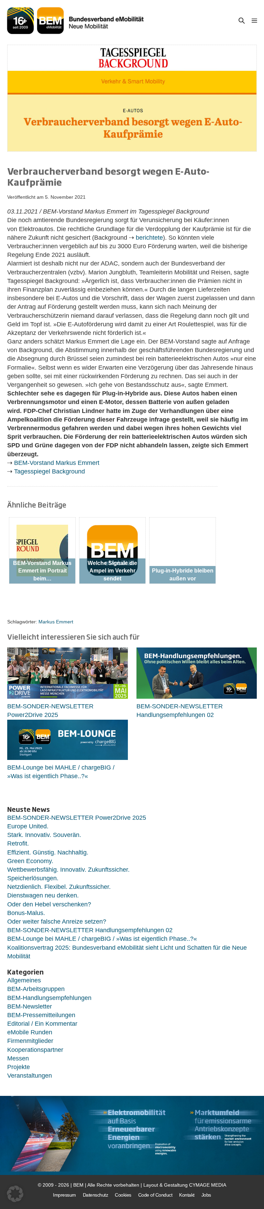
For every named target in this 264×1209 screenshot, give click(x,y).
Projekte (18, 1067)
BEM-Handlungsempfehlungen (49, 997)
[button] (242, 20)
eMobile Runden (29, 1032)
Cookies (123, 1195)
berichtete (149, 237)
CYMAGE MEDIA (207, 1185)
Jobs (206, 1195)
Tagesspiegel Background (49, 471)
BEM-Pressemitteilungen (41, 1015)
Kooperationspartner (35, 1049)
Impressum (64, 1195)
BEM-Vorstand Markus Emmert (56, 462)
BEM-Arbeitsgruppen (36, 988)
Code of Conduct (155, 1195)
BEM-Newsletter (29, 1006)
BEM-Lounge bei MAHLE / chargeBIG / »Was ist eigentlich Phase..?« (102, 938)
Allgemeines (24, 980)
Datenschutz (95, 1195)
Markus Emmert (55, 621)
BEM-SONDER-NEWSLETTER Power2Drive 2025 (76, 817)
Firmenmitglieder (30, 1040)
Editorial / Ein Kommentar (42, 1023)
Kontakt (187, 1195)
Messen (18, 1058)
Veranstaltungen (29, 1075)
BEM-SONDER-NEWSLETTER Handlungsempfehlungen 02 (90, 930)
